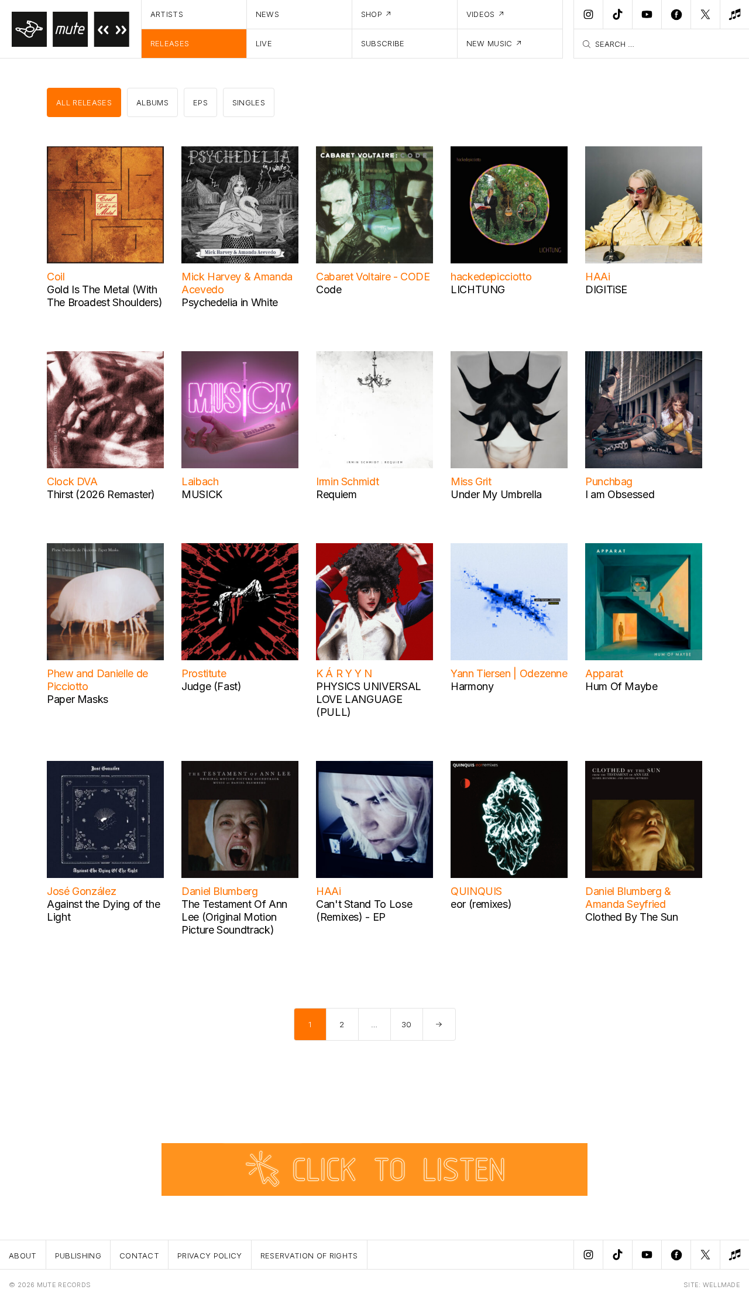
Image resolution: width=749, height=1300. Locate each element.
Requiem (336, 494)
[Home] (71, 29)
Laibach (199, 481)
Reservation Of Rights (309, 1255)
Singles (248, 102)
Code (329, 289)
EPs (200, 102)
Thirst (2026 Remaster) (101, 494)
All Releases (84, 102)
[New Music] (734, 14)
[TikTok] (617, 14)
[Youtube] (646, 14)
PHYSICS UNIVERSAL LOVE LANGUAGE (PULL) (368, 699)
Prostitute (203, 673)
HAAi (597, 276)
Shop (371, 14)
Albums (152, 102)
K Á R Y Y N (344, 673)
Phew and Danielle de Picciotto (97, 679)
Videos (480, 14)
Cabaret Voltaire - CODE (373, 276)
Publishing (78, 1255)
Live (264, 43)
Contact (139, 1255)
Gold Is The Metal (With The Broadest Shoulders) (105, 295)
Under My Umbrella (496, 494)
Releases (170, 43)
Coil (56, 276)
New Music (489, 43)
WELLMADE (721, 1285)
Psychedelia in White (229, 302)
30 (406, 1024)
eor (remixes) (481, 904)
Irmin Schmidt (347, 481)
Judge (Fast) (211, 686)
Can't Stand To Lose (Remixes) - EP (364, 910)
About (23, 1255)
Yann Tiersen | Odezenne (509, 673)
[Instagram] (588, 14)
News (267, 14)
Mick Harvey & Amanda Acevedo (237, 283)
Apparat (604, 673)
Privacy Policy (209, 1255)
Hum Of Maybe (621, 686)
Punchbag (609, 481)
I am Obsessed (619, 494)
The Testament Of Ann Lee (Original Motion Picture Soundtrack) (234, 917)
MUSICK (201, 494)
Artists (166, 14)
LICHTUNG (478, 289)
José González (81, 891)
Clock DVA (72, 481)
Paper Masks (77, 699)
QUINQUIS (476, 891)
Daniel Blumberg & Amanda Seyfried (628, 897)
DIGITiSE (606, 289)
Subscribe (383, 43)
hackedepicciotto (491, 276)
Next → (439, 1024)
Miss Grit (471, 481)
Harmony (472, 686)
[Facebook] (675, 14)
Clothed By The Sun (631, 917)
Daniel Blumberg (219, 891)
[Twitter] (705, 14)
